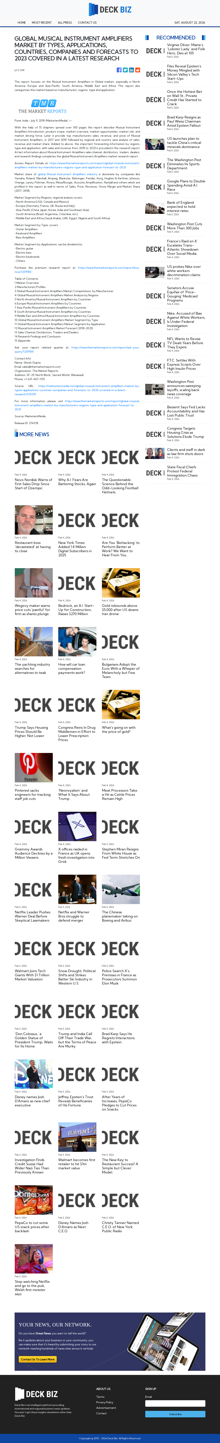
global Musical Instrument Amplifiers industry (67, 174)
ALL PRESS (65, 22)
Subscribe (175, 1414)
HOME (22, 22)
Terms (100, 1396)
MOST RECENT (42, 22)
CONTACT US (87, 22)
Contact (101, 1413)
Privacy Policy (104, 1402)
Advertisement (106, 1407)
